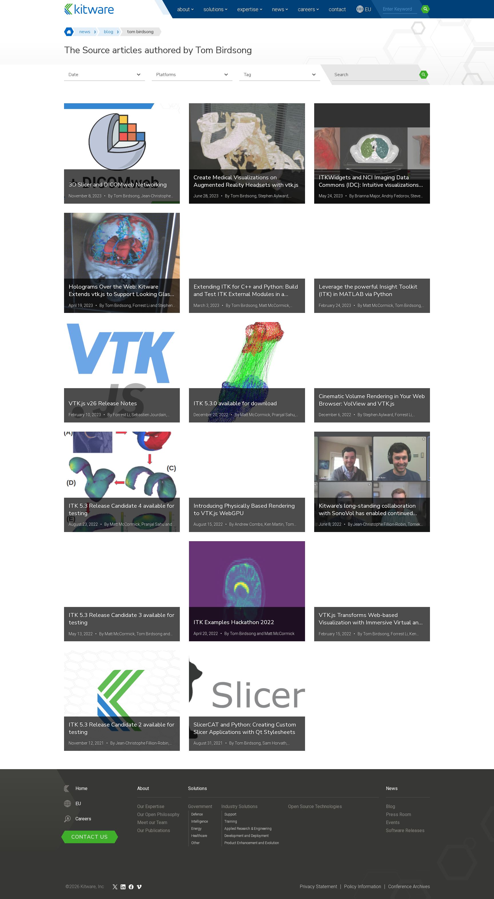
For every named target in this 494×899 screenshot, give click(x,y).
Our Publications (153, 830)
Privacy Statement (318, 886)
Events (393, 822)
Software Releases (405, 830)
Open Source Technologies (315, 806)
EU (368, 9)
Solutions (214, 9)
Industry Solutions (239, 806)
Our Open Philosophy (158, 814)
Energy (196, 829)
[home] (69, 31)
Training (230, 821)
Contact (337, 9)
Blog (390, 806)
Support (230, 814)
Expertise (247, 9)
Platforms (166, 75)
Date (73, 75)
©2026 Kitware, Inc (84, 886)
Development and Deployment (246, 836)
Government (200, 806)
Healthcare (199, 836)
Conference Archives (409, 886)
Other (195, 843)
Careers (306, 9)
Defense (197, 814)
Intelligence (199, 821)
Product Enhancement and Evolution (251, 843)
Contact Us (89, 836)
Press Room (398, 814)
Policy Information (362, 886)
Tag (247, 75)
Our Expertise (150, 806)
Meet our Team (152, 822)
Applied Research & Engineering (248, 829)
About (183, 9)
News (278, 9)
